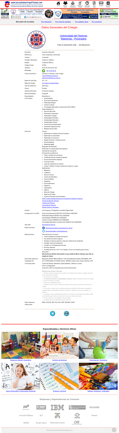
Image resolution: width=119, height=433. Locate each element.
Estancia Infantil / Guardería (20, 360)
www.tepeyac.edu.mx (48, 224)
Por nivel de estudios (63, 22)
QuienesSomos (65, 6)
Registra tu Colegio (80, 6)
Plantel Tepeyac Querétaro (50, 207)
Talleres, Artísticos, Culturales (98, 391)
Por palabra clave (81, 22)
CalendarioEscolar (108, 6)
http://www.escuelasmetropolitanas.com (63, 430)
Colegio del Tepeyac (48, 203)
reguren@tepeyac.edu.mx (50, 76)
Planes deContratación (73, 6)
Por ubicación (46, 22)
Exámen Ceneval (59, 391)
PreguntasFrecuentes (87, 6)
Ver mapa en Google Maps (50, 83)
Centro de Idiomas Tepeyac (50, 201)
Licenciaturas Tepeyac (49, 205)
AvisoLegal (94, 6)
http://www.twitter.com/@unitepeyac (56, 231)
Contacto (101, 5)
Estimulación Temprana (98, 360)
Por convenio (97, 22)
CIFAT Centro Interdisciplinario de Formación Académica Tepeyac (62, 198)
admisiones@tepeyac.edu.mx (51, 78)
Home (58, 5)
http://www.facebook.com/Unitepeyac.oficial (59, 228)
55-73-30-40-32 (51, 71)
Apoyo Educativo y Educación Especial (20, 391)
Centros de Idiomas (59, 360)
